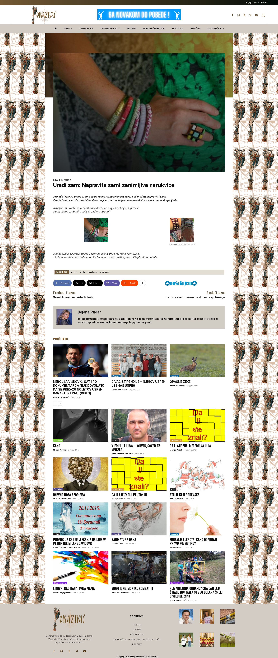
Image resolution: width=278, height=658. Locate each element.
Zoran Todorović (61, 397)
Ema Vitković (176, 547)
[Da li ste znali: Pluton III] (139, 474)
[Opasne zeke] (197, 360)
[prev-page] (55, 403)
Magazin (116, 376)
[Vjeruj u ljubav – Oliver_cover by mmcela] (139, 425)
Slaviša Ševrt (117, 543)
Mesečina (58, 440)
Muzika (115, 440)
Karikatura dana (123, 539)
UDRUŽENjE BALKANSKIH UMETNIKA (69, 547)
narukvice (92, 272)
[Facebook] (232, 15)
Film (55, 376)
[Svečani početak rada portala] (207, 639)
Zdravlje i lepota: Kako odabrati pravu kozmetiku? (193, 541)
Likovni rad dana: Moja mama (74, 588)
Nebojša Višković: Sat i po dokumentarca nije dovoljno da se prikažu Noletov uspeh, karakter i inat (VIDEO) (78, 387)
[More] (142, 283)
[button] (263, 15)
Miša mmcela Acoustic (122, 453)
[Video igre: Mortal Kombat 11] (139, 567)
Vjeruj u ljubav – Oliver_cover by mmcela (135, 447)
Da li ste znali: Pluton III (129, 494)
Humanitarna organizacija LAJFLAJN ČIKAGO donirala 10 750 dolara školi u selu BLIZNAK (196, 592)
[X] (250, 15)
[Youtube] (256, 15)
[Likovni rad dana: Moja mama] (80, 567)
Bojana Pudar (89, 312)
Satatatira (58, 489)
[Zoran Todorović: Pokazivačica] (227, 616)
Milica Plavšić (59, 450)
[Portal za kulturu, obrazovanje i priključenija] (44, 15)
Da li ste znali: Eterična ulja (190, 445)
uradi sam (104, 272)
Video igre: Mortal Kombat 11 (132, 588)
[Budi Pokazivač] (186, 639)
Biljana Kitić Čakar (62, 498)
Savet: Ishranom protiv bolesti (73, 297)
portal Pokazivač (178, 600)
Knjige (56, 534)
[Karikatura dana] (139, 519)
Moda (82, 272)
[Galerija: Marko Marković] (227, 639)
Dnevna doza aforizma (69, 494)
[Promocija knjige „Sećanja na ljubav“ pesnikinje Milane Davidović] (80, 519)
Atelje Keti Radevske (184, 494)
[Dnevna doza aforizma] (80, 474)
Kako (56, 445)
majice (74, 272)
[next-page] (60, 403)
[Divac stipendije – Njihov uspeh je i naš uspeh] (139, 360)
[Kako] (80, 425)
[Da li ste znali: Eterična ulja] (197, 425)
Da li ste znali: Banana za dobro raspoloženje (195, 297)
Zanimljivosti (176, 440)
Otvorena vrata (60, 583)
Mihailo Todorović (120, 592)
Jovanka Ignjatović (62, 592)
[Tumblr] (244, 15)
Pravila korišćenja (151, 656)
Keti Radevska (176, 498)
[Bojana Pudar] (65, 317)
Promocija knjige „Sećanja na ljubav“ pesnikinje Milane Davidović (80, 541)
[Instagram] (238, 15)
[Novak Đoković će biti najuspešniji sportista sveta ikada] (186, 616)
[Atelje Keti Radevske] (197, 474)
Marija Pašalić (176, 450)
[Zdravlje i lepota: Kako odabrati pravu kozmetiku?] (197, 519)
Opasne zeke (180, 382)
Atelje (173, 489)
